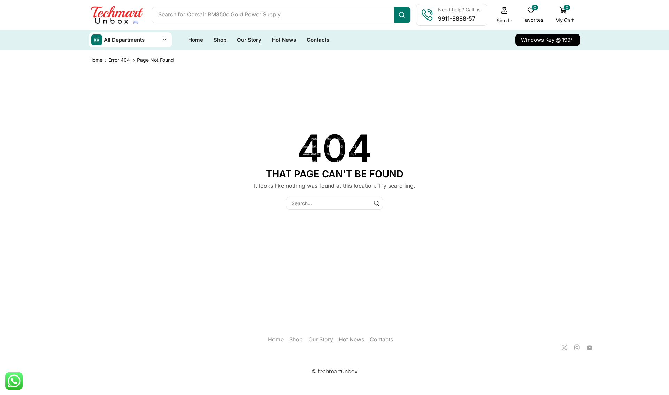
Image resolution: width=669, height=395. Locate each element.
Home (95, 60)
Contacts (381, 339)
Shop (296, 339)
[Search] (402, 15)
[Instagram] (577, 347)
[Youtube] (589, 347)
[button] (504, 15)
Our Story (320, 339)
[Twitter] (564, 347)
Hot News (351, 339)
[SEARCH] (376, 203)
